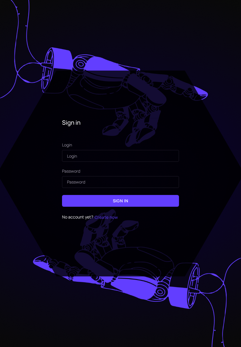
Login (67, 145)
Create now (106, 217)
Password (71, 171)
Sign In (120, 200)
